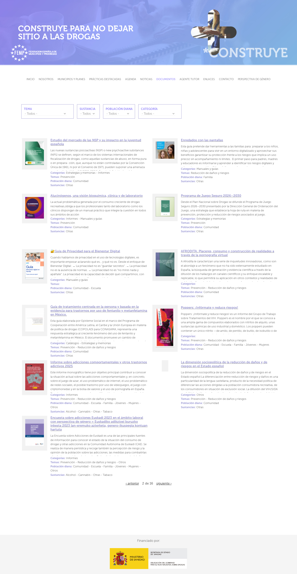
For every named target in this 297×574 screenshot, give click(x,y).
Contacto (226, 79)
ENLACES (209, 79)
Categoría (149, 109)
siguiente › (164, 483)
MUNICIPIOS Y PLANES (71, 79)
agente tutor (189, 79)
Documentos (165, 79)
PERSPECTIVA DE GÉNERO (254, 79)
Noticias (146, 79)
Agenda (130, 79)
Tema (28, 109)
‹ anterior (132, 483)
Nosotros (46, 79)
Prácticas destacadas (105, 79)
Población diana (119, 109)
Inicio (31, 79)
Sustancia (87, 109)
